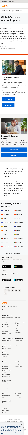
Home (3, 10)
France (18, 230)
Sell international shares (7, 383)
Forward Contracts (6, 328)
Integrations (17, 328)
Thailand (18, 226)
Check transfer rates (6, 364)
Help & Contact (13, 306)
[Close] (21, 424)
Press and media (18, 366)
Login (20, 5)
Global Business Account (7, 317)
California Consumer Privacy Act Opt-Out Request (6, 401)
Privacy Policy (5, 397)
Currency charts (5, 354)
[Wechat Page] (16, 290)
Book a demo (5, 309)
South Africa (20, 243)
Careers (4, 412)
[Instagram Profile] (5, 293)
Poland (6, 243)
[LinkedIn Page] (8, 290)
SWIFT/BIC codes (6, 356)
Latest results (18, 393)
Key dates (17, 395)
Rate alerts (4, 352)
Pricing (16, 330)
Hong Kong (19, 214)
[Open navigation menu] (25, 5)
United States (20, 247)
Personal (11, 1)
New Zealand (7, 222)
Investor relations (18, 397)
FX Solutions (5, 324)
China (5, 230)
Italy (5, 218)
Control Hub (17, 317)
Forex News (17, 342)
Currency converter (6, 342)
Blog (16, 345)
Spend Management (19, 319)
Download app (5, 368)
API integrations (18, 364)
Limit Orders (5, 331)
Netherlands (19, 238)
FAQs (7, 306)
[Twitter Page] (12, 290)
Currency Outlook (18, 340)
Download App (18, 332)
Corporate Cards (5, 322)
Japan (18, 218)
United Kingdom (8, 247)
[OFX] (5, 6)
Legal (3, 393)
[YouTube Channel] (19, 290)
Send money (5, 366)
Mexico (6, 238)
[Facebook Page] (5, 290)
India (5, 234)
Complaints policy (6, 395)
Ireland (18, 234)
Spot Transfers (5, 326)
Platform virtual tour (6, 340)
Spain (5, 226)
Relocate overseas (6, 374)
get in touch (12, 94)
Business (4, 1)
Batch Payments (18, 325)
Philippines (19, 222)
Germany (6, 214)
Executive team (5, 410)
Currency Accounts (6, 333)
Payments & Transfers (7, 319)
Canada (18, 210)
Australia (6, 210)
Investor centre (18, 391)
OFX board (4, 408)
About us (4, 391)
